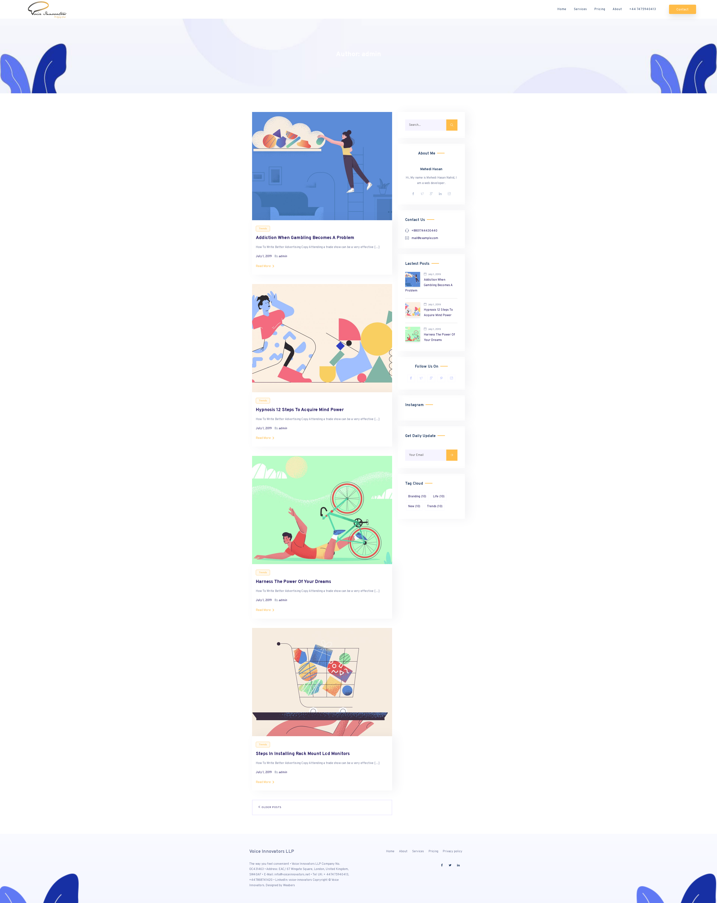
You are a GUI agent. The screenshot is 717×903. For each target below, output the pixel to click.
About (617, 9)
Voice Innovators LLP (271, 851)
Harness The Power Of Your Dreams (293, 582)
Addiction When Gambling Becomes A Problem (305, 238)
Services (580, 9)
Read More (263, 266)
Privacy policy (452, 851)
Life (439, 496)
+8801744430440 (424, 231)
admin (283, 256)
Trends (263, 228)
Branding (417, 496)
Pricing (599, 9)
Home (561, 9)
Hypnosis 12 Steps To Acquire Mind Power (300, 410)
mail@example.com (425, 238)
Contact (682, 10)
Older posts (271, 807)
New (414, 506)
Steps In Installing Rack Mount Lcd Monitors (303, 754)
